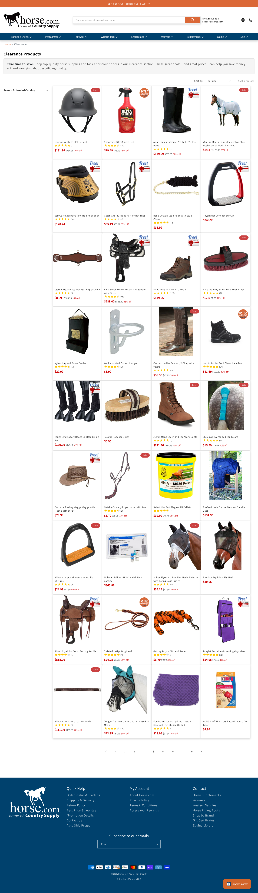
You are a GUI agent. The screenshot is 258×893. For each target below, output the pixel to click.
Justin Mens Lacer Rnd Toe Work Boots (175, 436)
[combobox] (137, 20)
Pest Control (51, 37)
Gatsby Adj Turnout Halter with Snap (125, 215)
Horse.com (123, 874)
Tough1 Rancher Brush (117, 436)
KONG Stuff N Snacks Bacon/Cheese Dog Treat (225, 723)
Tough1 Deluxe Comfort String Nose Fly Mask (126, 723)
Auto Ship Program (80, 825)
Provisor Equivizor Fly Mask (218, 577)
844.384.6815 (210, 18)
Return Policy (76, 805)
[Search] (192, 20)
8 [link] (153, 751)
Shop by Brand (203, 815)
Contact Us (74, 820)
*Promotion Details (80, 815)
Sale (242, 37)
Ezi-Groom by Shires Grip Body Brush (224, 289)
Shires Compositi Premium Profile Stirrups (74, 579)
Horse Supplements (207, 795)
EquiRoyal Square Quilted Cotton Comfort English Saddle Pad (172, 723)
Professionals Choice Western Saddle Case (224, 508)
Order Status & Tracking (83, 795)
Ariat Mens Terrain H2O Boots (170, 289)
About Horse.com (142, 795)
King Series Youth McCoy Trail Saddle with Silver (125, 291)
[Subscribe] (156, 844)
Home (7, 44)
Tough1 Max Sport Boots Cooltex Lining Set (77, 438)
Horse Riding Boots (206, 810)
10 (172, 751)
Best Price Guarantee (81, 810)
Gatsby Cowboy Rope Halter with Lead (126, 507)
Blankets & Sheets (19, 37)
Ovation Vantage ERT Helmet (71, 141)
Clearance (20, 44)
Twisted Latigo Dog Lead (118, 651)
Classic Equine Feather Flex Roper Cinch (77, 289)
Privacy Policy (139, 800)
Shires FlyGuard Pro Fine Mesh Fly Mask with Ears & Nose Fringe (175, 579)
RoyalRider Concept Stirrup (218, 215)
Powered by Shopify (138, 874)
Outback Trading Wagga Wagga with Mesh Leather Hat (75, 508)
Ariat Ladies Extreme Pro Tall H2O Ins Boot (174, 143)
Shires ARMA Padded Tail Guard (220, 436)
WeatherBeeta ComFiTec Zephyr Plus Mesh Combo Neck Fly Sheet (224, 143)
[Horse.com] (32, 20)
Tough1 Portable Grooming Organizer (224, 651)
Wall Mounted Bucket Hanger (120, 363)
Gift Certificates (203, 820)
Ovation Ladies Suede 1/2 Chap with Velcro (173, 364)
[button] (26, 90)
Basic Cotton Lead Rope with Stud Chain (172, 217)
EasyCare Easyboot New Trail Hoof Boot (77, 215)
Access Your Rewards (144, 810)
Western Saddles (204, 805)
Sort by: (198, 80)
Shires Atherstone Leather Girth (73, 721)
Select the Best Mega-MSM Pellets (172, 507)
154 (191, 751)
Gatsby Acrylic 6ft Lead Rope (169, 651)
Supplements (193, 37)
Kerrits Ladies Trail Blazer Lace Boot (223, 363)
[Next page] (201, 751)
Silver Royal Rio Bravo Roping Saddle (75, 651)
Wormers (165, 37)
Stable (220, 37)
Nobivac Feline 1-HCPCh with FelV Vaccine (123, 579)
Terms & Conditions (143, 805)
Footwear (79, 37)
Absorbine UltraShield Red (119, 141)
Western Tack (107, 37)
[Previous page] (106, 751)
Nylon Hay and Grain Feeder (70, 363)
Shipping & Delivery (80, 800)
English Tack (137, 37)
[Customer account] (243, 20)
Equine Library (203, 825)
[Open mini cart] (250, 20)
